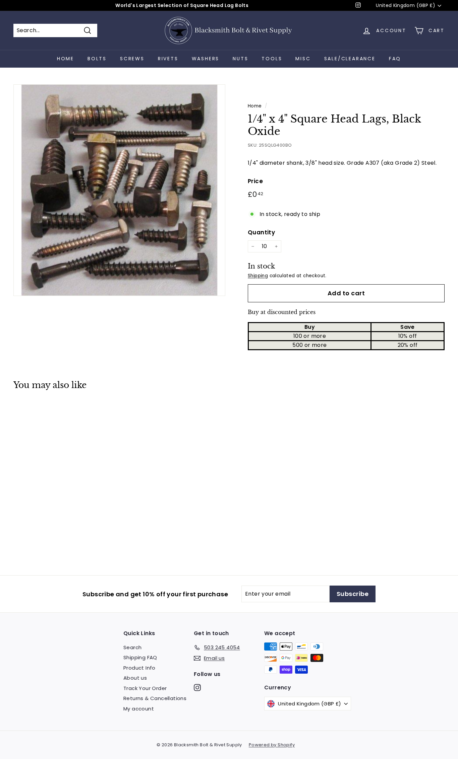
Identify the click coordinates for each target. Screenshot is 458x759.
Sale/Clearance (350, 58)
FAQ (395, 58)
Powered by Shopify (272, 745)
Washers (206, 58)
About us (135, 677)
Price (255, 181)
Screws (132, 58)
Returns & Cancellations (154, 698)
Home (65, 58)
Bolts (97, 58)
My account (138, 708)
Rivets (168, 58)
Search (132, 647)
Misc (302, 58)
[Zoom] (119, 190)
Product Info (139, 667)
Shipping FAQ (140, 657)
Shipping (258, 276)
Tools (272, 58)
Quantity (261, 232)
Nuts (240, 58)
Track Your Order (145, 688)
